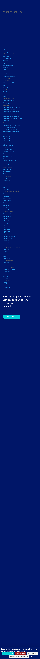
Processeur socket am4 (10, 129)
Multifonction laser (8, 243)
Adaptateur (6, 254)
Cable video (6, 258)
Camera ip (6, 205)
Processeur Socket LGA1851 (11, 125)
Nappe (5, 251)
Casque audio (7, 200)
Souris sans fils (7, 220)
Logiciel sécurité (7, 271)
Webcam (5, 203)
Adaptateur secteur (8, 72)
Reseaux (5, 87)
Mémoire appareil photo (10, 160)
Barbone (5, 67)
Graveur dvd (6, 165)
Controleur (6, 189)
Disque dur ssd (7, 149)
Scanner (5, 245)
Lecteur (5, 183)
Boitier (5, 92)
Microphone (7, 52)
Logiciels (5, 276)
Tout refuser (20, 654)
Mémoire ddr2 (7, 143)
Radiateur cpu (7, 169)
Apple (4, 63)
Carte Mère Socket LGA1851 (11, 107)
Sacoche (5, 74)
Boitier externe (7, 94)
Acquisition (6, 185)
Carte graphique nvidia (9, 103)
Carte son (6, 120)
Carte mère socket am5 (10, 109)
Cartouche (6, 263)
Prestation (7, 287)
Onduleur (5, 178)
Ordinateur (6, 56)
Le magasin (8, 303)
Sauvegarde (6, 163)
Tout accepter (8, 654)
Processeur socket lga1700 (11, 132)
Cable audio (6, 249)
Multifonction (7, 240)
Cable (4, 256)
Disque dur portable (9, 154)
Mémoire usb (7, 158)
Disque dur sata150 (9, 152)
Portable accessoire (9, 76)
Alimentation (6, 180)
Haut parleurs (7, 198)
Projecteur (6, 196)
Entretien (5, 278)
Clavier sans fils (7, 214)
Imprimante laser (8, 238)
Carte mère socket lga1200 (11, 116)
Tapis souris (6, 232)
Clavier (5, 218)
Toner (4, 265)
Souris (5, 225)
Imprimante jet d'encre (9, 236)
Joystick (5, 227)
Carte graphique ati (8, 100)
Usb (4, 187)
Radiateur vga (7, 172)
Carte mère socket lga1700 (11, 112)
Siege (4, 285)
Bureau (6, 49)
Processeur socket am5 (10, 127)
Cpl (4, 85)
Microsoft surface (8, 65)
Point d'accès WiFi (8, 83)
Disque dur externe (8, 156)
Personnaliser (32, 654)
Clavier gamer (7, 216)
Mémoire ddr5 (7, 136)
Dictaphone (6, 207)
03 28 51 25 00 (13, 317)
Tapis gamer (6, 229)
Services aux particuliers (15, 300)
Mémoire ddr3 (7, 140)
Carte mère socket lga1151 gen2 (12, 118)
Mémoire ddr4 (7, 138)
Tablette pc (6, 69)
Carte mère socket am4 (10, 114)
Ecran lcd (5, 194)
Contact (7, 306)
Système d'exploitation (9, 274)
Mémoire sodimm (8, 145)
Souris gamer (7, 223)
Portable (5, 61)
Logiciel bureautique (9, 269)
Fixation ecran (7, 209)
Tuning (5, 283)
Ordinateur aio (7, 58)
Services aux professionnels (17, 296)
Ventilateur (6, 174)
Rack (4, 96)
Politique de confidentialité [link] (19, 657)
